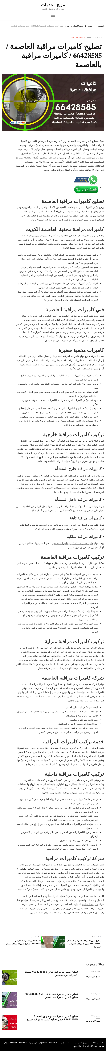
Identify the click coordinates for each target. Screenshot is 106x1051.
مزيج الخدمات (53, 4)
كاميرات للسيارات (66, 420)
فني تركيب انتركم (74, 732)
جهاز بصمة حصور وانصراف (72, 848)
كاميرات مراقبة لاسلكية (81, 543)
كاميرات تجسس (60, 543)
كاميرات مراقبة (39, 271)
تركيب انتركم (70, 728)
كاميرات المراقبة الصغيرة (66, 356)
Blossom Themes (17, 1042)
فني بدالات (48, 623)
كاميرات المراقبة (90, 904)
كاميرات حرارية (47, 420)
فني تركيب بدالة (34, 628)
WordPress (92, 1046)
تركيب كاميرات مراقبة (59, 219)
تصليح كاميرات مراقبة (78, 37)
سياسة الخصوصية (78, 1046)
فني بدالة (88, 623)
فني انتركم (87, 728)
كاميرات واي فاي (85, 420)
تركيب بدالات (28, 623)
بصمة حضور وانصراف (70, 844)
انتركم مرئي (29, 728)
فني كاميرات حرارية (78, 425)
